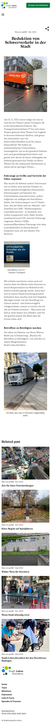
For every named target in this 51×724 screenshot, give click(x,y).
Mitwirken (6, 691)
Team (4, 687)
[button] (4, 14)
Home (4, 684)
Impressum (7, 694)
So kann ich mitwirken (38, 5)
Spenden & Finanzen (11, 701)
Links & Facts (8, 698)
